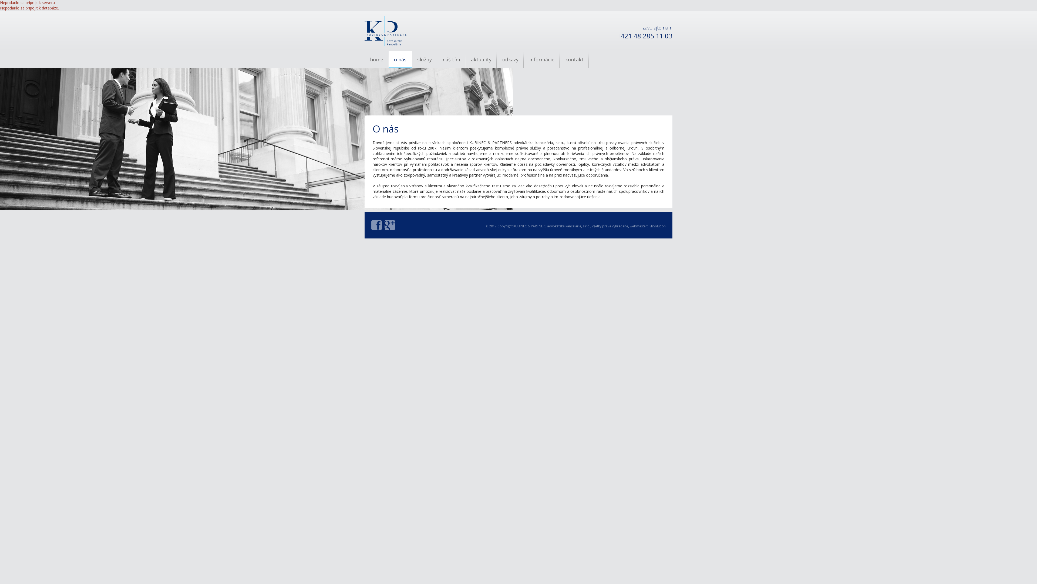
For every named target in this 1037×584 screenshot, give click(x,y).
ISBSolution (657, 226)
